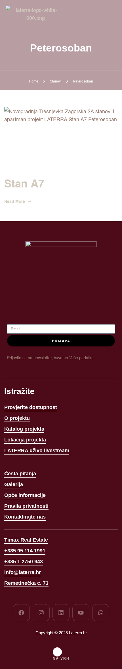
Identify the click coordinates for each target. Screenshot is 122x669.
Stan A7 (24, 183)
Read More (14, 201)
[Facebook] (21, 612)
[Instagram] (41, 612)
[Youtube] (80, 612)
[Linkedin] (61, 612)
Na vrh (61, 658)
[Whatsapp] (100, 612)
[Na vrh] (57, 651)
